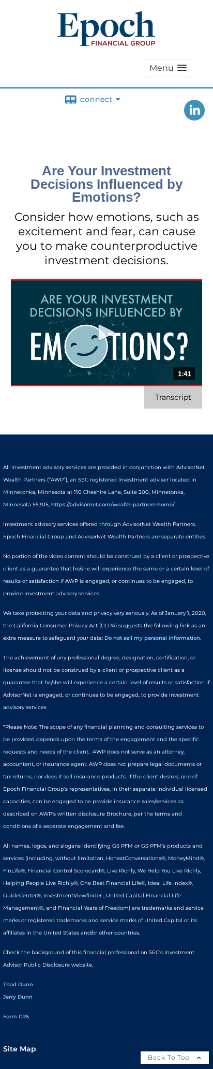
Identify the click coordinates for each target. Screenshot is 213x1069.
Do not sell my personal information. (152, 638)
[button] (168, 68)
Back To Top (170, 1057)
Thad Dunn (18, 984)
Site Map (19, 1048)
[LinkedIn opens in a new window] (194, 117)
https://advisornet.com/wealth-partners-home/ (113, 504)
